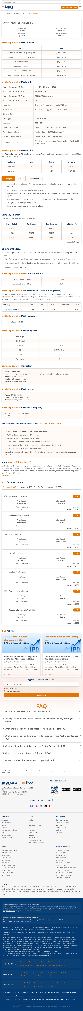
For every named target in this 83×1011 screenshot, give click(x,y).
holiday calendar (59, 996)
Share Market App (62, 820)
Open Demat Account (69, 7)
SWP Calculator (61, 858)
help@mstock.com (18, 794)
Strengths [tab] (8, 178)
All (64, 965)
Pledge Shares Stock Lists (41, 886)
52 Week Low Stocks (8, 868)
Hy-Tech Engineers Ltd (17, 553)
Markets (4, 847)
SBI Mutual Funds (26, 965)
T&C (24, 691)
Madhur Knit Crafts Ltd (18, 572)
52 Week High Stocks (8, 865)
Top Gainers (6, 860)
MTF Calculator (61, 853)
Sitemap (16, 886)
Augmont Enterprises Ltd (18, 591)
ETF (30, 827)
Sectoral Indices (7, 855)
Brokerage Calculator (63, 850)
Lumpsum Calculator (63, 863)
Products (32, 816)
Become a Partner (8, 838)
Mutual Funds (33, 833)
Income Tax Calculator (63, 870)
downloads (48, 996)
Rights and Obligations (34, 996)
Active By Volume (7, 873)
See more (5, 475)
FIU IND (15, 1000)
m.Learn (4, 827)
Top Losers (5, 863)
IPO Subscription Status (64, 889)
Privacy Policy (27, 992)
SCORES (21, 999)
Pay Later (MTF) (34, 835)
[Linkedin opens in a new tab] (41, 806)
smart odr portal (58, 1000)
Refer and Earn (24, 891)
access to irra (71, 1000)
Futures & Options (35, 825)
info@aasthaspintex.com (19, 379)
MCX (5, 1000)
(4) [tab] (27, 487)
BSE (68, 996)
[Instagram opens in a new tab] (36, 806)
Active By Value (7, 870)
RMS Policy (20, 996)
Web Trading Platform (63, 822)
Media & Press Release (9, 830)
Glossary (9, 886)
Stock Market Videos (8, 889)
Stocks (31, 820)
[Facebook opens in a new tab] (31, 806)
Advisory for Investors (56, 992)
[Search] (80, 2)
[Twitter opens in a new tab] (45, 806)
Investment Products (13, 13)
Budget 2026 (60, 891)
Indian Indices (6, 853)
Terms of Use (7, 992)
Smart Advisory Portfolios (37, 843)
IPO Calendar (49, 889)
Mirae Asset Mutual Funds (29, 962)
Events (68, 891)
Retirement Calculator (63, 878)
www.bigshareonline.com (21, 400)
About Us (5, 820)
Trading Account (38, 889)
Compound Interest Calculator (66, 868)
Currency (32, 830)
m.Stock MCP (60, 833)
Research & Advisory (35, 840)
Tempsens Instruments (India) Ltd (22, 610)
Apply (76, 496)
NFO (15, 891)
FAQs (3, 886)
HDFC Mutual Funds (46, 962)
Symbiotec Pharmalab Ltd (19, 515)
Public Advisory (70, 992)
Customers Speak (71, 886)
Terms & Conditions (39, 992)
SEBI (76, 996)
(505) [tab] (50, 487)
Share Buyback (7, 875)
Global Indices (6, 858)
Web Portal (59, 825)
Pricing (4, 825)
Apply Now (41, 695)
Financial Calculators (63, 847)
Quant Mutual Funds (55, 965)
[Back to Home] (3, 13)
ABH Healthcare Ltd (16, 534)
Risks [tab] (20, 178)
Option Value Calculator (64, 873)
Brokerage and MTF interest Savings (43, 891)
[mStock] (28, 782)
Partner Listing (6, 835)
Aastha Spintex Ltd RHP (15, 322)
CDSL (9, 1000)
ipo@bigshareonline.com (19, 397)
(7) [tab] (9, 487)
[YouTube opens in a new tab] (50, 806)
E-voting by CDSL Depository (34, 1000)
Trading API (59, 830)
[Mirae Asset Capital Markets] (11, 782)
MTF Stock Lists (26, 886)
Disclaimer (17, 992)
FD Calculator (60, 860)
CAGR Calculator (61, 865)
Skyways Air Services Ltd (18, 496)
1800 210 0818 (6, 794)
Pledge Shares (33, 838)
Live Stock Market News (9, 850)
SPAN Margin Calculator (64, 875)
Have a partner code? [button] (11, 688)
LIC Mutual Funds (40, 965)
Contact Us (5, 833)
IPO (23, 13)
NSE (72, 996)
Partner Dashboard (62, 827)
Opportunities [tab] (34, 178)
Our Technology (7, 822)
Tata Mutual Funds (61, 962)
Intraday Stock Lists (57, 886)
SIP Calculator (60, 855)
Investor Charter (10, 996)
